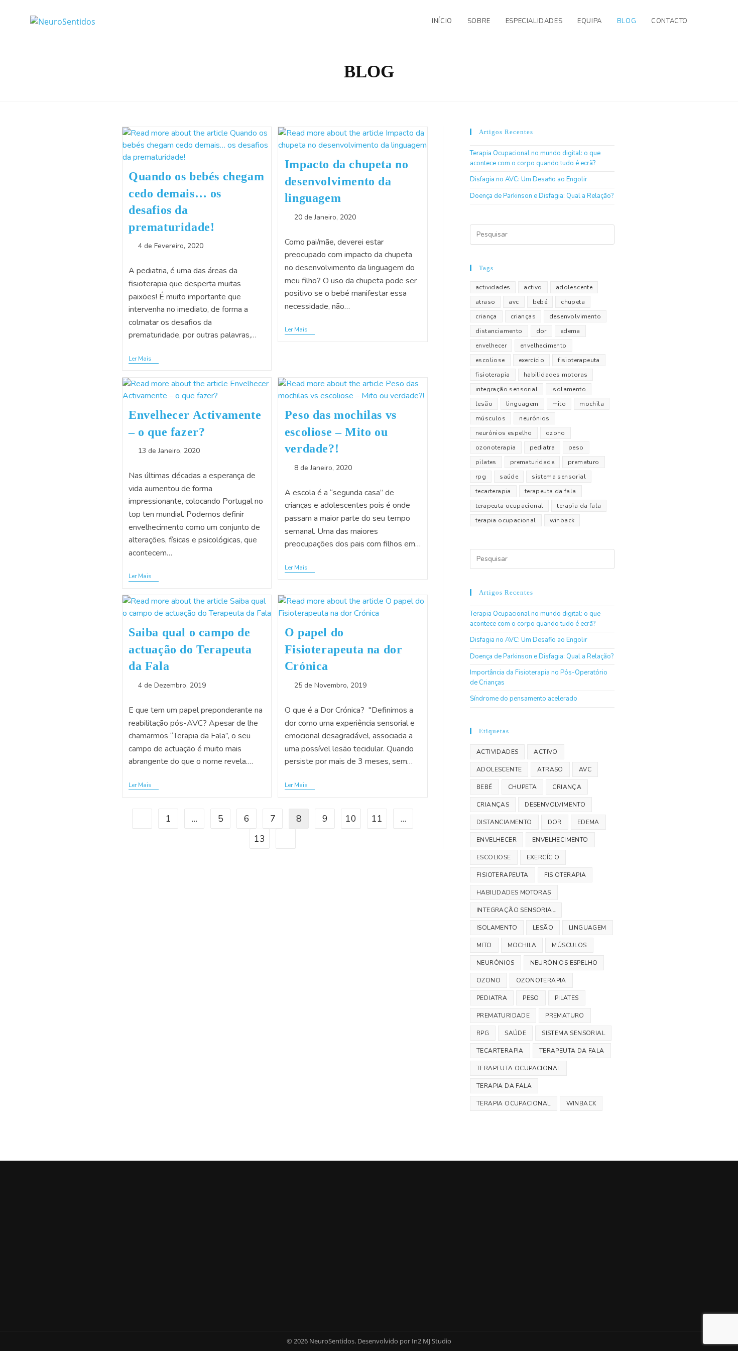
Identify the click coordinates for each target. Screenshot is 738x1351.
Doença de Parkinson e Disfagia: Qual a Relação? (541, 195)
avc (514, 302)
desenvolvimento (575, 316)
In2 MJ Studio (431, 1340)
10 (350, 819)
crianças (523, 316)
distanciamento (499, 331)
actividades (492, 287)
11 (377, 819)
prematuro (583, 462)
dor (541, 331)
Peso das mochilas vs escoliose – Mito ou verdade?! (341, 431)
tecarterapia (493, 491)
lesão (484, 404)
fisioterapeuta (579, 360)
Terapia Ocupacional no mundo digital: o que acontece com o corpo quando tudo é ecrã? (535, 158)
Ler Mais (144, 359)
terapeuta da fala (550, 491)
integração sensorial (506, 389)
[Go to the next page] (286, 839)
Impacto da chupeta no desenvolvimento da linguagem (347, 181)
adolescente (574, 287)
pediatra (542, 447)
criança (486, 316)
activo (533, 287)
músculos (490, 418)
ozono (555, 433)
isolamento (568, 389)
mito (559, 404)
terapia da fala (579, 506)
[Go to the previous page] (142, 819)
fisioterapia (492, 375)
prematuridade (532, 462)
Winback (562, 520)
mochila (591, 404)
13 (259, 839)
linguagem (522, 404)
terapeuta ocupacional (509, 506)
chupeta (573, 302)
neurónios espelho (503, 433)
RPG (480, 477)
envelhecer (491, 346)
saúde (509, 477)
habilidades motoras (556, 375)
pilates (486, 462)
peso (576, 447)
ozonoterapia (495, 447)
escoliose (490, 360)
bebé (540, 302)
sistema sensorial (559, 477)
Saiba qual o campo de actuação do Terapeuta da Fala (190, 649)
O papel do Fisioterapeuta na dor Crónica (344, 649)
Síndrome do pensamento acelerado (523, 698)
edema (570, 331)
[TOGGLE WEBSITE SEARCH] (705, 21)
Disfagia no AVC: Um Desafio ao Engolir (528, 179)
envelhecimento (543, 346)
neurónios (534, 418)
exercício (532, 360)
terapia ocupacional (505, 520)
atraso (485, 302)
